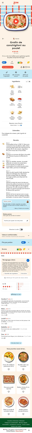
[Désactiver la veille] (21, 229)
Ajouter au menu (8, 67)
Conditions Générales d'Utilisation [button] (16, 420)
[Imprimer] (24, 67)
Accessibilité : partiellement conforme (11, 424)
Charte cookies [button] (26, 424)
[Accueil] (16, 3)
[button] (2, 2)
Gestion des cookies (16, 426)
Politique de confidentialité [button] (11, 422)
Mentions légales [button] (23, 422)
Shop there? (19, 431)
